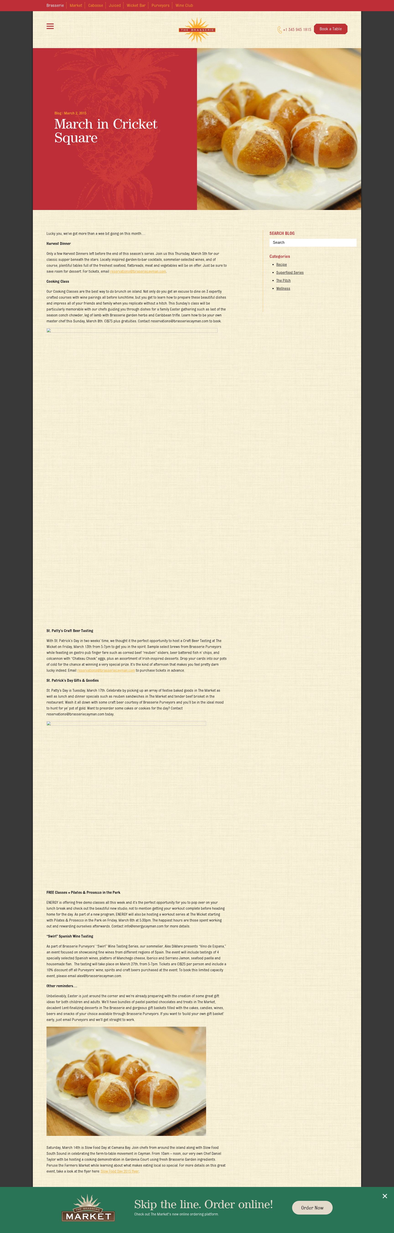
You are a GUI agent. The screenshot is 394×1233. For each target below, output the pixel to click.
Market (76, 5)
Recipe (281, 264)
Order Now (312, 1207)
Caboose (95, 5)
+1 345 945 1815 (296, 29)
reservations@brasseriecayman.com (106, 670)
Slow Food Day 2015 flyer (120, 1171)
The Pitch (283, 280)
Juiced (115, 5)
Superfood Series (290, 272)
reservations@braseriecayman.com (138, 271)
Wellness (283, 288)
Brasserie (55, 5)
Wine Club (184, 5)
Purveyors (161, 5)
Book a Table (331, 28)
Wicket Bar (136, 5)
